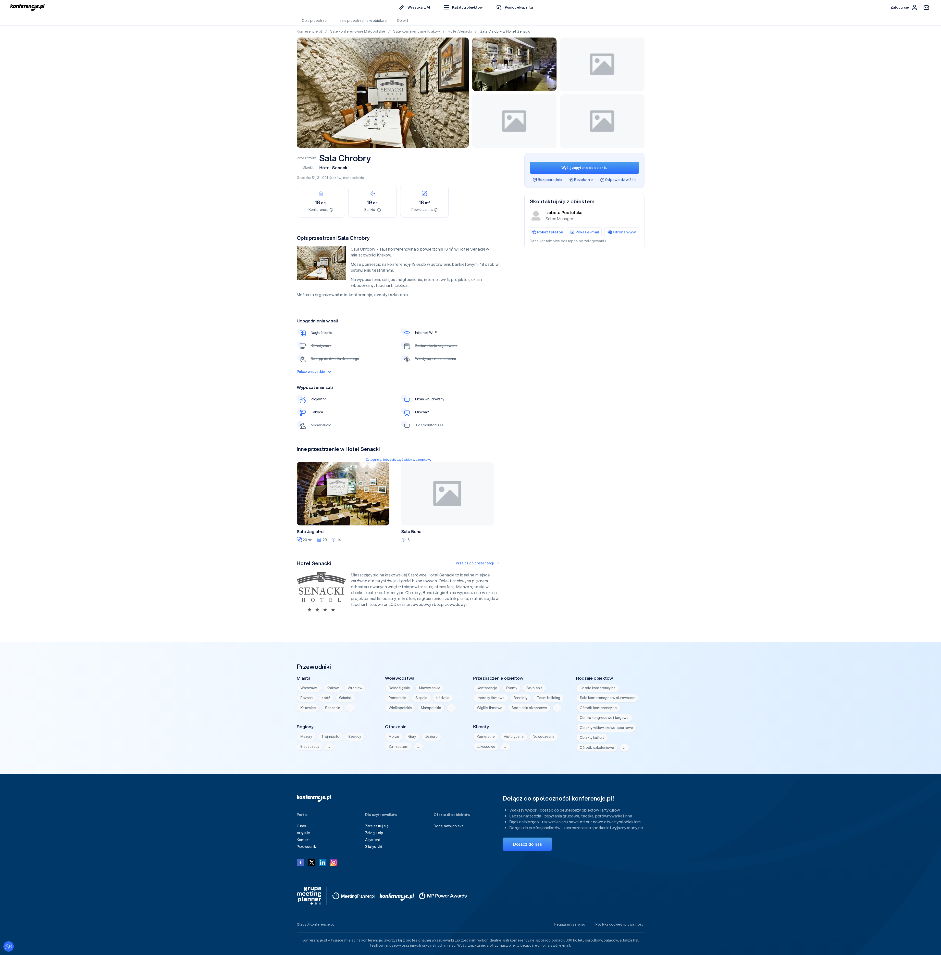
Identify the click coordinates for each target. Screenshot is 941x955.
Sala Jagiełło (310, 532)
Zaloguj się (374, 832)
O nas (301, 826)
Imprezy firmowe (491, 697)
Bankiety (521, 697)
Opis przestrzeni (315, 20)
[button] (463, 7)
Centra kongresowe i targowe (604, 717)
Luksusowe (486, 746)
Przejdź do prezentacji (475, 563)
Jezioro (431, 736)
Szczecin (332, 707)
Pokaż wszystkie (311, 371)
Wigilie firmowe (489, 707)
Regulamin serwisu (569, 924)
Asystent (372, 839)
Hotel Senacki (460, 31)
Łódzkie (442, 697)
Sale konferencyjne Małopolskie (358, 31)
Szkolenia (534, 688)
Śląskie (421, 697)
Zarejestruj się (377, 826)
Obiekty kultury (592, 737)
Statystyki (373, 846)
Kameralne (486, 736)
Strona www (624, 232)
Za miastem (398, 746)
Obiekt (402, 20)
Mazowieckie (429, 688)
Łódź (326, 697)
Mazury (306, 736)
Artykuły (303, 832)
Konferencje (487, 688)
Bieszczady (309, 746)
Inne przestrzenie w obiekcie (363, 20)
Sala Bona (411, 532)
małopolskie (353, 177)
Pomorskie (397, 697)
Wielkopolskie (400, 707)
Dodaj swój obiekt (448, 826)
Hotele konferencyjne (598, 688)
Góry (412, 736)
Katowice (308, 707)
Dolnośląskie (399, 688)
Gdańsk (345, 697)
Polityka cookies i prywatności (619, 924)
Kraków (335, 177)
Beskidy (354, 736)
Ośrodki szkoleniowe (597, 747)
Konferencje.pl (310, 31)
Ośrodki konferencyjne (598, 707)
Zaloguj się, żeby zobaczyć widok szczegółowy (398, 460)
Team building (548, 697)
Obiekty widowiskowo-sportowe (606, 727)
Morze (394, 736)
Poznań (306, 697)
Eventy (511, 688)
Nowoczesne (544, 736)
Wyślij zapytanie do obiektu (584, 167)
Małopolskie (431, 707)
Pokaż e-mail (587, 232)
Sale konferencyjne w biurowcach (607, 697)
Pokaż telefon (550, 232)
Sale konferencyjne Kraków (417, 31)
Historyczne (514, 736)
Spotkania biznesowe (529, 707)
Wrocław (355, 688)
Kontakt (303, 839)
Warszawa (309, 688)
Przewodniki (307, 846)
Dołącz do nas (527, 844)
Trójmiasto (330, 736)
